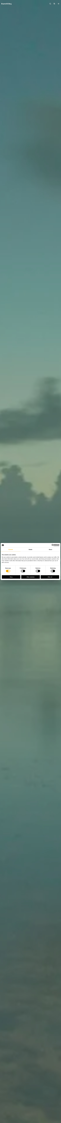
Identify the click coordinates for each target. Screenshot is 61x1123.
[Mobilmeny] (58, 4)
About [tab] (50, 549)
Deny (11, 577)
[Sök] (50, 4)
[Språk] (54, 4)
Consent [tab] (10, 549)
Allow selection (31, 577)
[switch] (23, 571)
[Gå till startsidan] (6, 4)
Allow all (50, 577)
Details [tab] (30, 549)
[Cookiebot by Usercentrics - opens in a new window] (52, 545)
